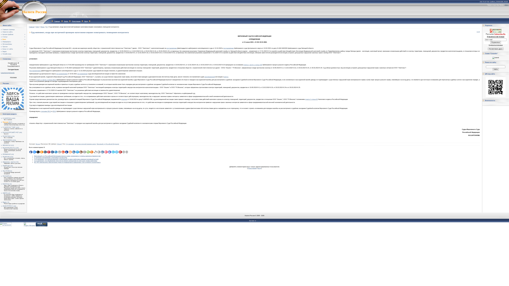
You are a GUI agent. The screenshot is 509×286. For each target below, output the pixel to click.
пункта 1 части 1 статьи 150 (252, 65)
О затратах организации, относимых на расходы (50, 157)
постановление (172, 48)
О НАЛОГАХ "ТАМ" (9, 127)
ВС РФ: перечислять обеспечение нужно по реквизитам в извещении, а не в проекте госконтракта (67, 162)
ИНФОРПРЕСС (8, 206)
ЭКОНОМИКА (7, 140)
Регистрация (76, 21)
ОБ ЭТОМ (6, 171)
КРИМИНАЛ (7, 154)
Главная (57, 21)
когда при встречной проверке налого (85, 144)
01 (47, 27)
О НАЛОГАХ (7, 118)
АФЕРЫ (5, 193)
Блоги (66, 21)
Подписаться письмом (496, 45)
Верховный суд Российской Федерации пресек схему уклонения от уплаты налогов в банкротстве (67, 156)
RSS (506, 5)
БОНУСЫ (6, 184)
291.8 (54, 111)
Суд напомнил (70, 144)
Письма (5, 122)
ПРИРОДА (6, 166)
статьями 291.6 (46, 111)
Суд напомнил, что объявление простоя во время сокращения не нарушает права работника (65, 161)
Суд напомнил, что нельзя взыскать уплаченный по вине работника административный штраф (66, 159)
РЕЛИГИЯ (6, 157)
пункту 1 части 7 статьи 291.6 (46, 80)
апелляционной (210, 77)
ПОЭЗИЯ (6, 176)
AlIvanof (59, 144)
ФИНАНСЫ (6, 145)
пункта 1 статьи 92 (311, 99)
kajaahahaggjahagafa (7, 73)
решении (124, 99)
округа (226, 77)
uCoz (258, 221)
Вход (86, 21)
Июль (42, 27)
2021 (37, 27)
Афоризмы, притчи (9, 162)
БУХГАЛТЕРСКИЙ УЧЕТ (11, 132)
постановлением (61, 74)
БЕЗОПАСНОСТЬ (9, 148)
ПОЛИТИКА (7, 136)
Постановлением (35, 71)
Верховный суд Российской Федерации (108, 144)
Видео (5, 202)
